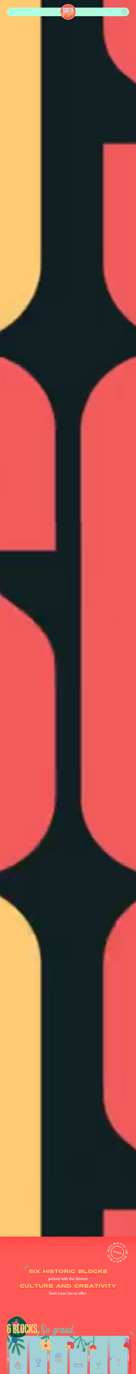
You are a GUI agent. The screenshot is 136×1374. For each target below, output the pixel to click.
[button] (124, 12)
